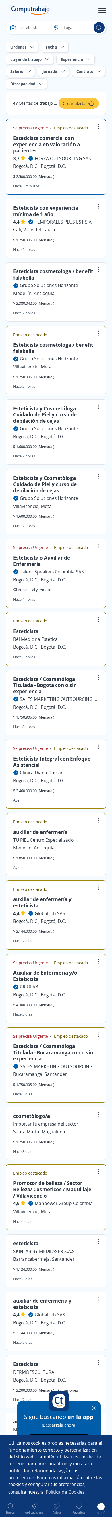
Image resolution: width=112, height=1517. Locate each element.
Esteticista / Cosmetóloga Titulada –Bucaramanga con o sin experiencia (53, 1052)
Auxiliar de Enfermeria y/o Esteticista (45, 975)
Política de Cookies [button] (65, 1492)
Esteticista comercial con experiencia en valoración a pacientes (46, 144)
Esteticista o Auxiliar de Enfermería (41, 560)
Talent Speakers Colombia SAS (52, 572)
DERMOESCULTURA (33, 1372)
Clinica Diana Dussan (42, 772)
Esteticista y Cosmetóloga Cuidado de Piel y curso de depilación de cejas (45, 414)
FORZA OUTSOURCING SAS (63, 158)
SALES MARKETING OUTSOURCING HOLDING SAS (59, 699)
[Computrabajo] (30, 10)
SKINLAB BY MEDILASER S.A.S (44, 1251)
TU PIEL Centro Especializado (43, 840)
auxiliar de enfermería (40, 832)
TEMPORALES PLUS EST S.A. (64, 222)
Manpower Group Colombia (64, 1203)
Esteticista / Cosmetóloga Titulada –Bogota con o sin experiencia (45, 685)
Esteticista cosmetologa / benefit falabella (53, 274)
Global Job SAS (50, 913)
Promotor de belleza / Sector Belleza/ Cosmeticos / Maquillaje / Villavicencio (52, 1189)
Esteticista (25, 631)
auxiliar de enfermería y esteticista (42, 902)
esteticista (25, 1243)
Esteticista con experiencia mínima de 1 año (45, 211)
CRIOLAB (29, 986)
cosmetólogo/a (31, 1115)
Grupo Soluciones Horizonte (49, 285)
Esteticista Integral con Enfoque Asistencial (51, 761)
